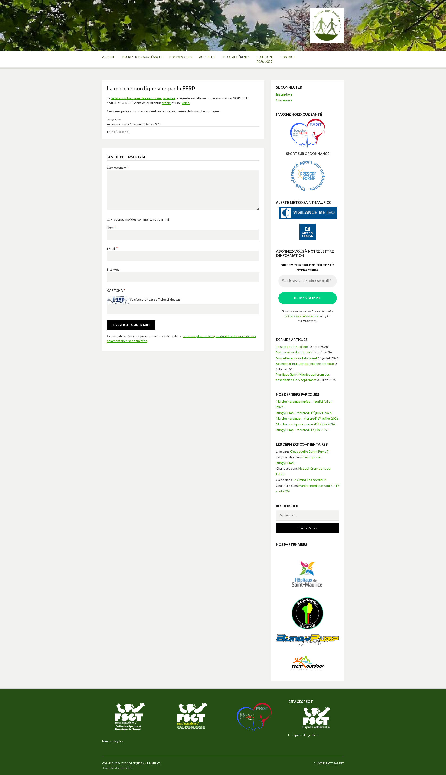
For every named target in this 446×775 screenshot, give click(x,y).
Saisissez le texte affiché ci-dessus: (155, 300)
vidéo (186, 103)
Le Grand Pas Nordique (309, 480)
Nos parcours (180, 57)
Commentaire (118, 168)
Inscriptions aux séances (141, 57)
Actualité (207, 57)
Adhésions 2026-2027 (264, 59)
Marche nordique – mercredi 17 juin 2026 (305, 424)
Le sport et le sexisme (292, 347)
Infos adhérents (236, 57)
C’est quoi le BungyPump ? (309, 451)
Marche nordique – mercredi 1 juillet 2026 (307, 418)
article (166, 103)
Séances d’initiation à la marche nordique (305, 364)
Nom (111, 227)
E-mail (112, 248)
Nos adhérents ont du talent (296, 358)
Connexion (284, 100)
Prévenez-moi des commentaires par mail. (140, 219)
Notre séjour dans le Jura (294, 352)
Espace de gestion (305, 735)
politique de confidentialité (301, 316)
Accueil (108, 57)
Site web (113, 269)
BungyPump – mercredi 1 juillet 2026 (303, 413)
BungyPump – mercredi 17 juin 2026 (302, 430)
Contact (287, 57)
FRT (341, 763)
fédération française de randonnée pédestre (143, 98)
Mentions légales (112, 741)
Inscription (284, 94)
